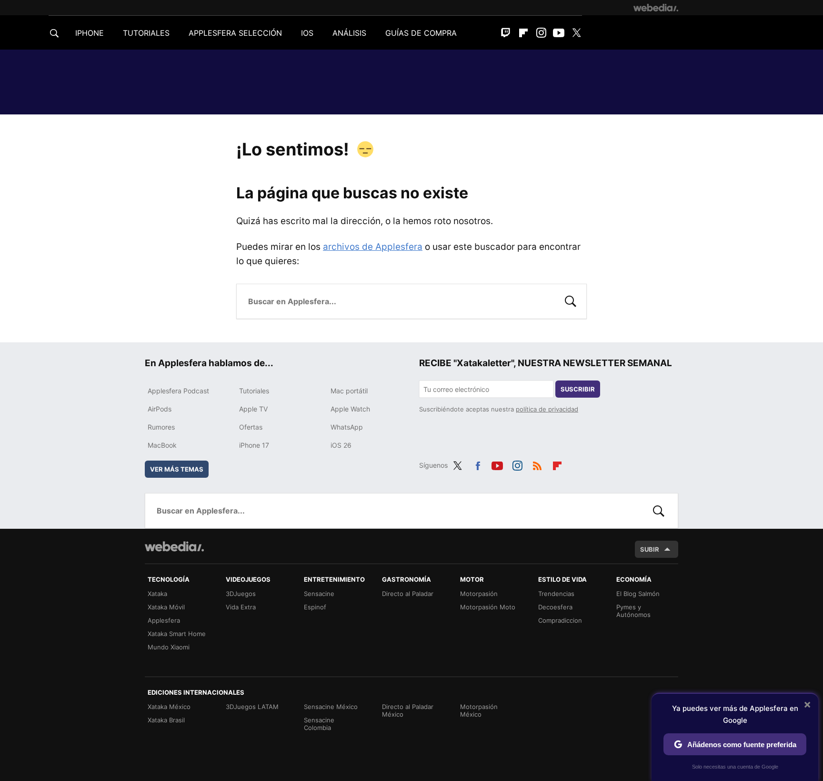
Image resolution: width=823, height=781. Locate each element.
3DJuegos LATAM (252, 706)
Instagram (541, 33)
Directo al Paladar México (407, 710)
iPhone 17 (254, 445)
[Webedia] (655, 7)
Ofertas (250, 427)
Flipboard (523, 33)
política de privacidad (547, 409)
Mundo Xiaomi (169, 647)
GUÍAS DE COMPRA (421, 33)
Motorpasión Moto (487, 607)
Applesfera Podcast (178, 391)
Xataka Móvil (166, 607)
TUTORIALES (146, 33)
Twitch (506, 33)
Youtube (558, 33)
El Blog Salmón (638, 593)
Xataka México (169, 706)
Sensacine (319, 593)
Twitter (576, 33)
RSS (537, 464)
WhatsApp (347, 427)
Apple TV (253, 409)
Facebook (477, 464)
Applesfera (164, 620)
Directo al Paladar (407, 593)
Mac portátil (349, 391)
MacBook (162, 445)
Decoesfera (555, 607)
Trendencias (556, 593)
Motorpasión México (479, 710)
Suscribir (578, 389)
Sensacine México (331, 706)
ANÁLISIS (349, 33)
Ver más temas (176, 469)
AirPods (159, 409)
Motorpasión (479, 593)
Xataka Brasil (166, 720)
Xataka (157, 593)
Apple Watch (350, 409)
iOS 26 (341, 445)
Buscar (570, 300)
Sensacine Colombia (319, 723)
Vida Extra (241, 607)
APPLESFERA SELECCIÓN (235, 33)
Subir (649, 549)
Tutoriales (254, 391)
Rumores (161, 427)
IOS (307, 33)
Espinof (315, 607)
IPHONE (89, 33)
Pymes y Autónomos (633, 610)
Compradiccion (560, 620)
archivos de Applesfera (372, 246)
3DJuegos (241, 593)
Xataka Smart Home (177, 633)
